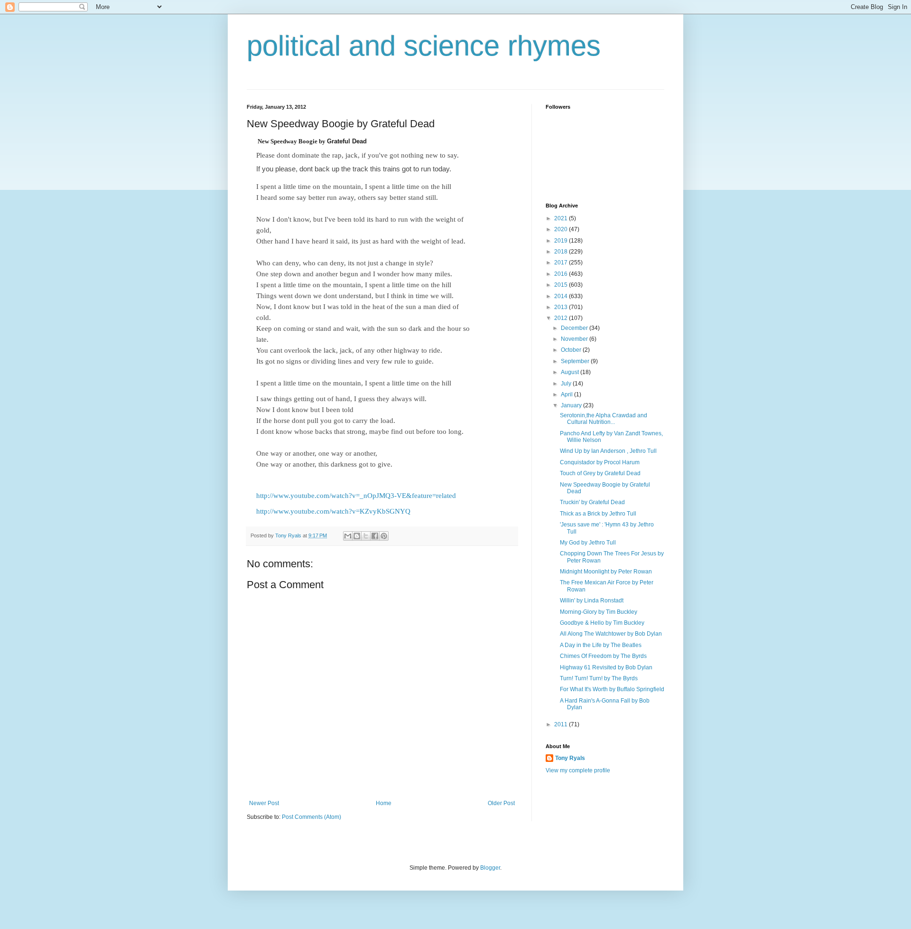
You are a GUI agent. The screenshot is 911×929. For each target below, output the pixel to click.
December (575, 328)
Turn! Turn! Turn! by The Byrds (599, 678)
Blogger (490, 867)
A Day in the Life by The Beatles (600, 645)
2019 (561, 240)
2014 (561, 296)
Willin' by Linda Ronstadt (591, 600)
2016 (561, 274)
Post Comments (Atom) (311, 817)
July (567, 383)
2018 (561, 251)
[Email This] (348, 536)
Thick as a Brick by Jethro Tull (598, 513)
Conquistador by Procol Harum (600, 462)
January (572, 405)
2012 (561, 318)
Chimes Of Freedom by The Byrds (603, 656)
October (572, 350)
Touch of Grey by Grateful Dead (600, 473)
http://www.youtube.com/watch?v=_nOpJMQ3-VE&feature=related (356, 495)
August (570, 372)
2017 (561, 262)
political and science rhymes (424, 46)
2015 (561, 285)
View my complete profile (578, 770)
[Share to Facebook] (375, 536)
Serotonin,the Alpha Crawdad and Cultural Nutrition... (603, 418)
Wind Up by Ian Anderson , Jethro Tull (608, 451)
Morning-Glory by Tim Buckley (598, 612)
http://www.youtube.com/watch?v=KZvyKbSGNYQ (333, 511)
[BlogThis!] (357, 536)
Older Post (501, 803)
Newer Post (264, 803)
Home (383, 803)
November (575, 339)
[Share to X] (366, 536)
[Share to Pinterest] (384, 536)
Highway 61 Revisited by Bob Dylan (606, 667)
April (567, 394)
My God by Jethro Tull (588, 542)
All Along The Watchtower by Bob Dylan (611, 633)
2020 (561, 229)
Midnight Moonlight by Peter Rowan (606, 571)
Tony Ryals (570, 758)
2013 (561, 307)
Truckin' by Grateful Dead (592, 502)
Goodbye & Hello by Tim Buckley (602, 622)
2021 (561, 218)
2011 (561, 724)
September (576, 361)
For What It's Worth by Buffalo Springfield (612, 689)
